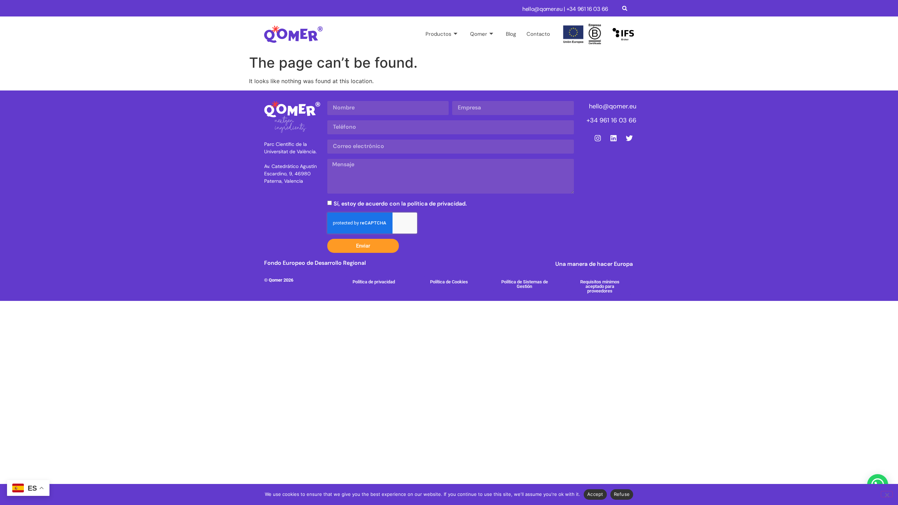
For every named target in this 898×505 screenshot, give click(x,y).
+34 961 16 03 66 (611, 120)
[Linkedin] (614, 138)
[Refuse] (887, 494)
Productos (438, 34)
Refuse (622, 494)
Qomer (478, 34)
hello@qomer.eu (542, 9)
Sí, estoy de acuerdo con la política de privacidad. (400, 203)
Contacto (538, 34)
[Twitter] (629, 138)
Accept (595, 494)
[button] (624, 8)
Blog (511, 34)
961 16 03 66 (592, 9)
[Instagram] (598, 138)
